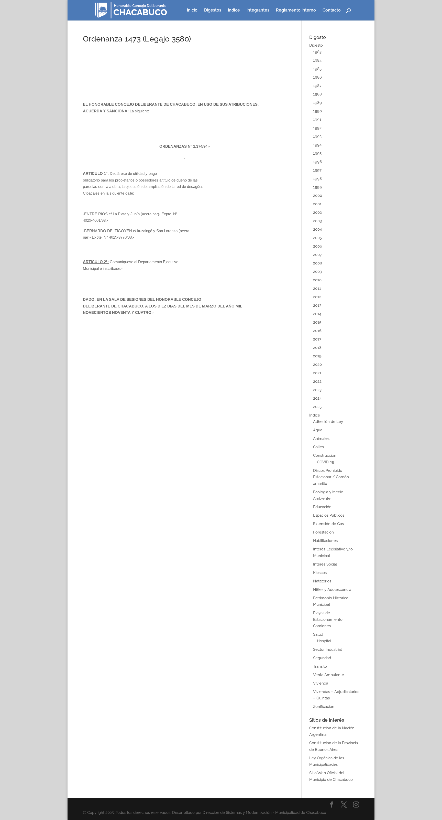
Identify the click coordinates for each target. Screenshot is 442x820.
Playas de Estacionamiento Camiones (327, 619)
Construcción (324, 455)
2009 (317, 271)
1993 (317, 136)
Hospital (324, 641)
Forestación (323, 532)
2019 (317, 356)
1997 (317, 170)
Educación (322, 507)
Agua (317, 430)
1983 (317, 52)
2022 (317, 381)
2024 (317, 398)
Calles (318, 447)
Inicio (192, 10)
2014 (317, 314)
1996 (317, 161)
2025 (317, 406)
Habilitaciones (325, 540)
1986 (317, 77)
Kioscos (320, 572)
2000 (317, 195)
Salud (318, 634)
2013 (317, 305)
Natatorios (322, 581)
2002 (317, 212)
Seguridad (322, 658)
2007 (317, 254)
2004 (317, 229)
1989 (317, 102)
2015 (317, 322)
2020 (317, 364)
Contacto (332, 10)
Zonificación (323, 706)
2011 (317, 288)
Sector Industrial (327, 649)
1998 (317, 178)
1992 (317, 128)
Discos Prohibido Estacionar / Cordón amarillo (331, 477)
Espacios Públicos (328, 515)
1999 (317, 187)
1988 (317, 94)
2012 (317, 297)
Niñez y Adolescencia (332, 589)
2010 (317, 280)
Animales (321, 438)
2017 (317, 339)
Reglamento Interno (296, 10)
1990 (317, 111)
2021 (317, 373)
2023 (317, 390)
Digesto (316, 45)
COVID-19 (325, 462)
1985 (317, 69)
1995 (317, 153)
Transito (320, 666)
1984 (317, 60)
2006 (317, 246)
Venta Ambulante (328, 675)
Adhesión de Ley (328, 421)
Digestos (212, 10)
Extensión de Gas (328, 523)
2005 (317, 238)
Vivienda (320, 683)
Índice (234, 10)
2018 (317, 347)
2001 (317, 204)
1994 (317, 145)
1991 (317, 119)
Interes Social (325, 564)
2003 (317, 221)
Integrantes (258, 10)
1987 (317, 85)
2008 (317, 263)
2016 (317, 330)
